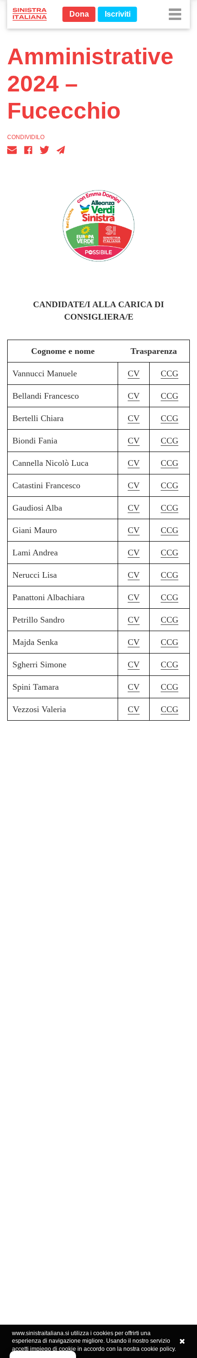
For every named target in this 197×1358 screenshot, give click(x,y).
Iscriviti (118, 14)
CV (134, 373)
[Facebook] (28, 150)
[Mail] (12, 150)
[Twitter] (44, 150)
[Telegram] (61, 150)
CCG (169, 373)
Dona (79, 14)
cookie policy (158, 1349)
